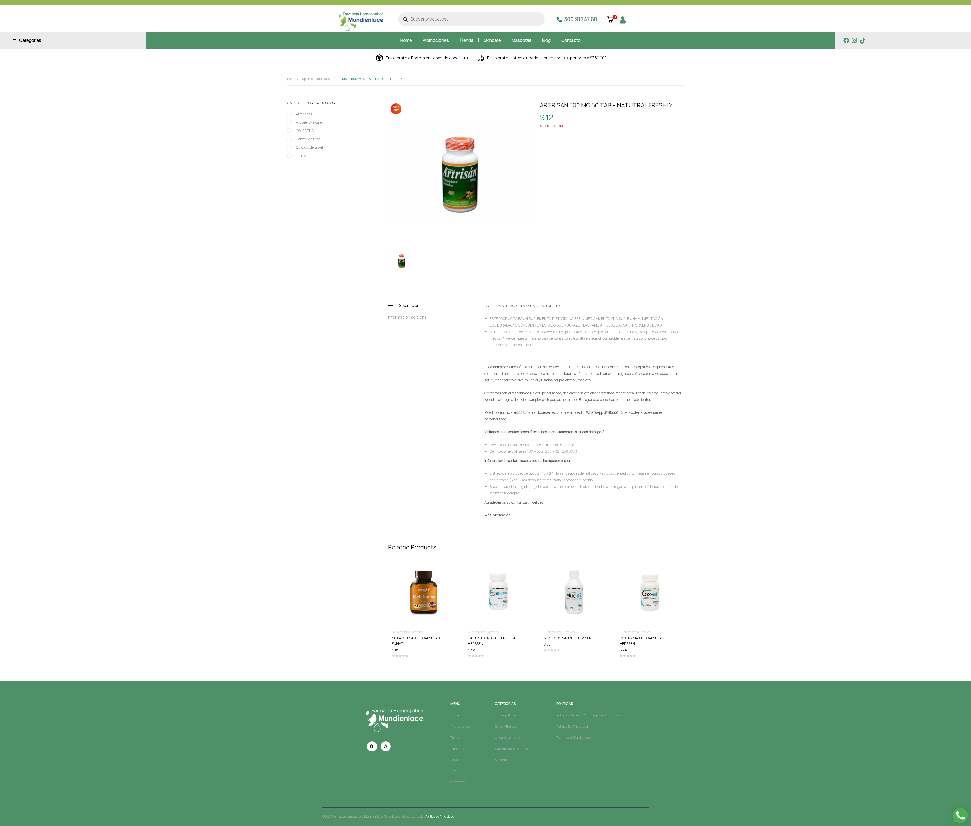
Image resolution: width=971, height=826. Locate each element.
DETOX (301, 155)
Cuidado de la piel (309, 147)
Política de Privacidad (439, 816)
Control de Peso (308, 139)
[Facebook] (846, 41)
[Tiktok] (862, 41)
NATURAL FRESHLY (576, 142)
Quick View (422, 577)
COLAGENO (305, 130)
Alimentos (304, 114)
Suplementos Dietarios (315, 79)
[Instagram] (854, 41)
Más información (497, 515)
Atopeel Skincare (309, 122)
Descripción (408, 305)
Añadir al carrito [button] (422, 638)
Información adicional (407, 317)
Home (291, 79)
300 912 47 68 (580, 19)
